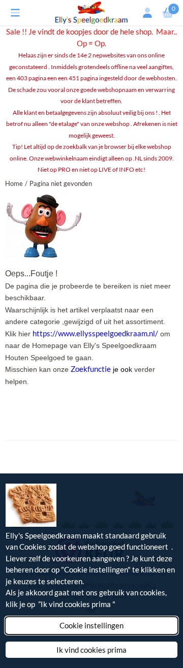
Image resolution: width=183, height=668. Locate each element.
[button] (15, 13)
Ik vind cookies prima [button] (91, 649)
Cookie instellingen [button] (91, 625)
